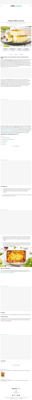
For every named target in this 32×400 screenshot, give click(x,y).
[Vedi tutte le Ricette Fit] (29, 28)
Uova (3, 136)
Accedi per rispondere (3, 377)
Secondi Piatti (16, 19)
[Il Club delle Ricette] (16, 6)
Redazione (16, 391)
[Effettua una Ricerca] (30, 6)
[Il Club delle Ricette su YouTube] (19, 395)
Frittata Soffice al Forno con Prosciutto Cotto (9, 129)
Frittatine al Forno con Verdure (19, 131)
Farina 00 (8, 137)
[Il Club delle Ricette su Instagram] (14, 395)
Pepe (5, 144)
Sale (5, 142)
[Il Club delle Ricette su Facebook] (12, 395)
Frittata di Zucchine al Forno (6, 130)
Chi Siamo (16, 390)
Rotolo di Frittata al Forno (5, 131)
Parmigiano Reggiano (10, 139)
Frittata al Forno (24, 128)
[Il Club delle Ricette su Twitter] (16, 395)
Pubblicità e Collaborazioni (16, 392)
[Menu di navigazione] (1, 5)
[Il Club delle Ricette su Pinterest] (17, 395)
